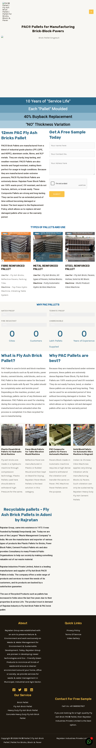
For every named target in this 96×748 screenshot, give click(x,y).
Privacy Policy (73, 630)
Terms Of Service (73, 634)
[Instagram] (25, 689)
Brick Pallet (22, 702)
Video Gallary (73, 638)
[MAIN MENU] (91, 12)
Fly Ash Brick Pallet (23, 706)
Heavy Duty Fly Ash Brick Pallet (23, 710)
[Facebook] (14, 689)
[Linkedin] (31, 689)
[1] (89, 743)
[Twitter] (19, 689)
